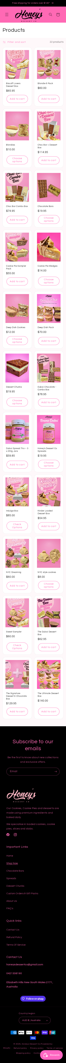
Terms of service (55, 1048)
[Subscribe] (55, 772)
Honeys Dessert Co (31, 1044)
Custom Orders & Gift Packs (22, 893)
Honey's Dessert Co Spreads (47, 449)
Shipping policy (23, 1053)
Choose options (17, 160)
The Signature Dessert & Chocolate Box (16, 696)
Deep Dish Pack (46, 327)
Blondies (10, 145)
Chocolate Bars (45, 206)
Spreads (11, 878)
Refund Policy (14, 937)
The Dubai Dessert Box (47, 633)
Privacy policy (37, 1048)
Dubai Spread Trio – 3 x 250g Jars (17, 449)
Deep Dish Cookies (15, 327)
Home (9, 856)
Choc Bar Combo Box (17, 206)
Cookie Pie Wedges (47, 266)
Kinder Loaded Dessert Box (45, 512)
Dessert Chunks (14, 387)
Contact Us (12, 930)
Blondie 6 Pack (45, 83)
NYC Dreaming (13, 572)
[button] (6, 14)
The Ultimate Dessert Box (48, 694)
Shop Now (12, 863)
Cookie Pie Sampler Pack (16, 267)
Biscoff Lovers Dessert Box (13, 84)
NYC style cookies (47, 572)
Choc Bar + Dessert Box (47, 146)
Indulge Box (12, 511)
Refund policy (20, 1048)
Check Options (17, 526)
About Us (11, 901)
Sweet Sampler (14, 632)
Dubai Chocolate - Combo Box (47, 388)
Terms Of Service (16, 945)
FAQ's (9, 908)
